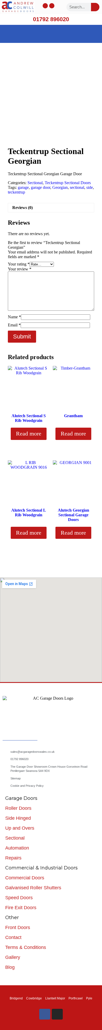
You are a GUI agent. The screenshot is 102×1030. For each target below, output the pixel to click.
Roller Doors (18, 808)
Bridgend (16, 998)
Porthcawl (76, 998)
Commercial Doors (24, 877)
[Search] (95, 7)
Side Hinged (18, 818)
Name (14, 317)
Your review (19, 269)
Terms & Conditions (25, 947)
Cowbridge (34, 998)
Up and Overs (19, 828)
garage (23, 187)
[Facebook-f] (45, 5)
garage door (40, 187)
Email (14, 325)
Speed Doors (19, 897)
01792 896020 (51, 19)
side (89, 187)
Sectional (35, 182)
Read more (28, 433)
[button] (51, 32)
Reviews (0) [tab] (22, 207)
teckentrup (16, 192)
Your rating (19, 264)
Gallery (12, 957)
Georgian (60, 187)
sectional (77, 187)
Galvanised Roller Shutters (33, 887)
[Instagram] (51, 5)
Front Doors (17, 927)
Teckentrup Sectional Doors (68, 182)
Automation (17, 848)
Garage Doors (21, 798)
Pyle (89, 998)
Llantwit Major (55, 998)
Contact (13, 937)
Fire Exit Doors (20, 907)
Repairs (13, 858)
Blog (10, 967)
